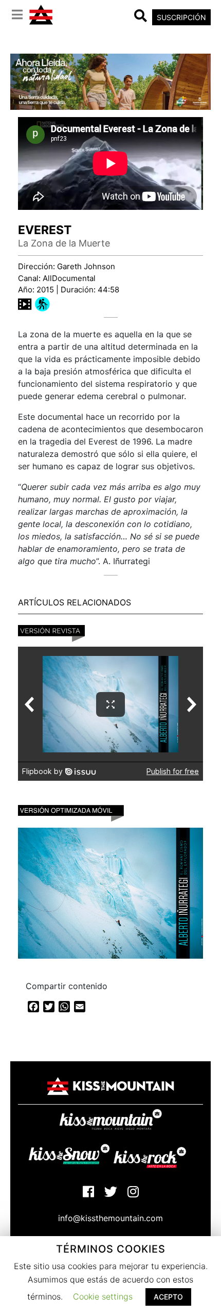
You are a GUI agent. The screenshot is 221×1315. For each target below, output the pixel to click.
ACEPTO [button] (168, 1296)
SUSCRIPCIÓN (181, 17)
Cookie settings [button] (103, 1296)
